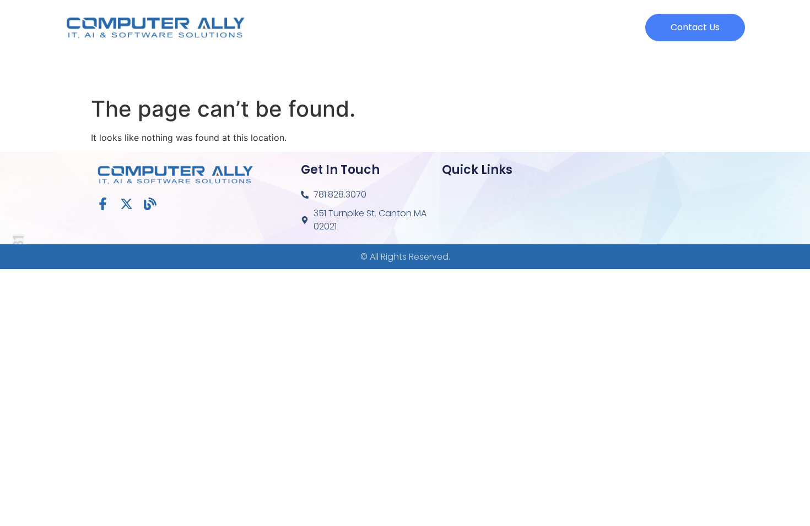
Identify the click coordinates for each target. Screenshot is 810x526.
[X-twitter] (126, 204)
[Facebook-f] (102, 204)
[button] (695, 27)
